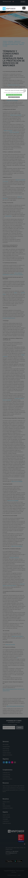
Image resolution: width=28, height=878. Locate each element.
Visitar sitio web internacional (14, 94)
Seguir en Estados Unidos (14, 97)
